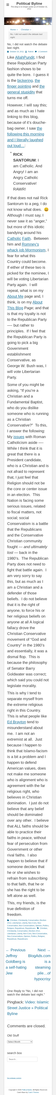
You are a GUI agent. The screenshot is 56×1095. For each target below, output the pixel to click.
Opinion (38, 926)
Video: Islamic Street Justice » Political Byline (28, 1008)
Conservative (33, 920)
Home (14, 29)
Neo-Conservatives (26, 926)
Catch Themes (33, 1092)
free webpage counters (14, 1078)
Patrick (30, 52)
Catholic (14, 238)
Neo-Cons (32, 923)
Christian (26, 29)
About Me (15, 296)
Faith (26, 238)
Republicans (30, 928)
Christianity (22, 920)
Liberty (24, 923)
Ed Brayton (16, 722)
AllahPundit (24, 57)
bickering (25, 80)
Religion (10, 928)
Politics (46, 926)
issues (18, 437)
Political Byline (29, 3)
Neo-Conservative (39, 934)
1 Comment (42, 52)
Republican (19, 928)
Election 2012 (34, 931)
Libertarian (16, 923)
